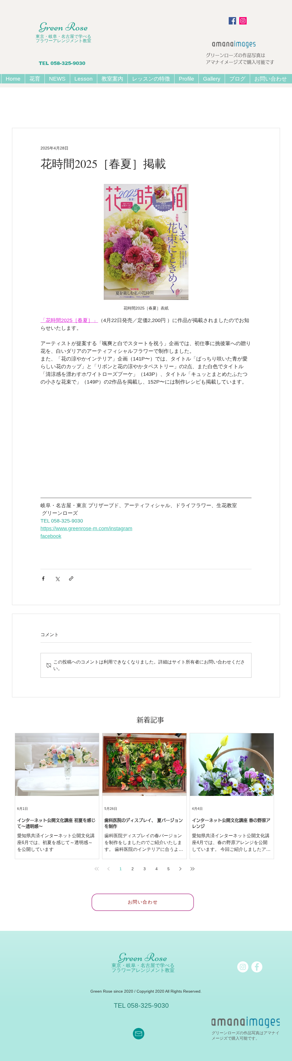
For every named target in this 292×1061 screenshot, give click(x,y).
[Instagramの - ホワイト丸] (242, 966)
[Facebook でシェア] (43, 578)
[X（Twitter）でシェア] (57, 578)
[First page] (97, 869)
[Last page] (192, 869)
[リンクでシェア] (71, 578)
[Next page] (180, 869)
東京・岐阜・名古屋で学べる (63, 36)
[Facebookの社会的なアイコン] (232, 20)
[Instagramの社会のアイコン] (243, 20)
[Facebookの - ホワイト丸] (256, 966)
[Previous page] (109, 869)
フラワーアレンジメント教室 (63, 40)
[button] (83, 78)
